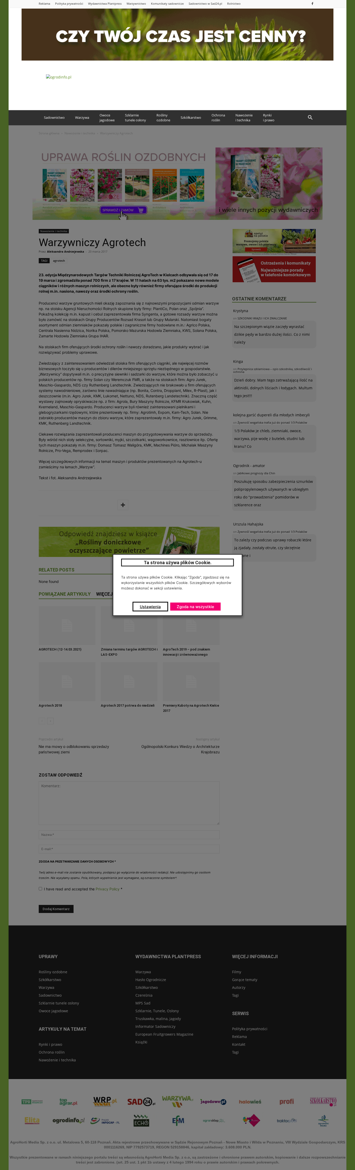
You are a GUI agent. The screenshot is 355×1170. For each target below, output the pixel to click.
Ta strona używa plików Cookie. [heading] (178, 562)
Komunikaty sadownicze (167, 3)
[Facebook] (312, 3)
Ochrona (218, 118)
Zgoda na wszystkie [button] (195, 606)
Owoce (107, 118)
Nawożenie (244, 118)
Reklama (44, 3)
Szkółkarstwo (191, 117)
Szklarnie (135, 118)
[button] (310, 117)
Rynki (268, 118)
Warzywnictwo (136, 3)
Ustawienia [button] (150, 606)
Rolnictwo (234, 3)
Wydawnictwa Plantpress (105, 3)
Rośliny (163, 118)
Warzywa (82, 117)
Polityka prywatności (69, 3)
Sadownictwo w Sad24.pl (205, 3)
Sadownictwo (54, 117)
